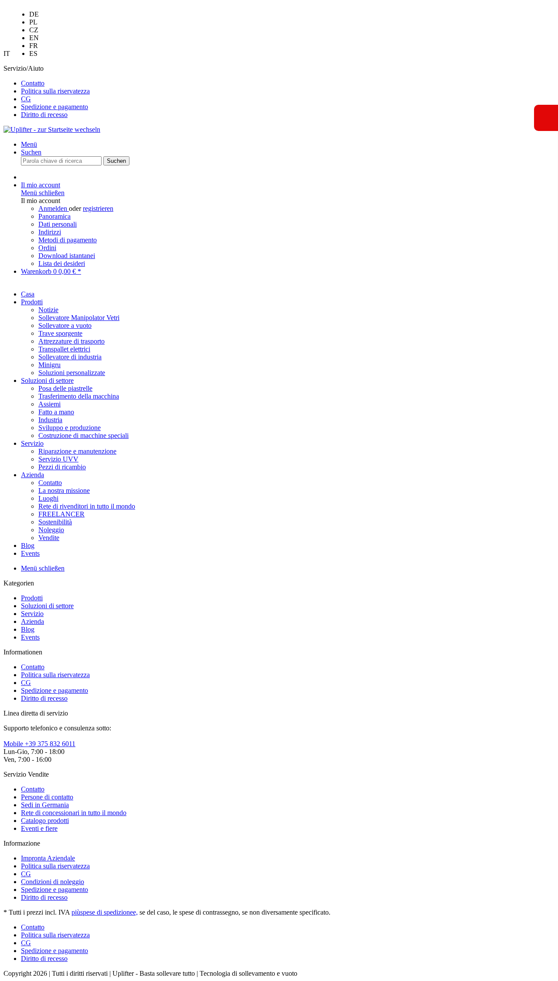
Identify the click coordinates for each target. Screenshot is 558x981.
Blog (27, 629)
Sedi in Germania (45, 805)
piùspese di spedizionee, (104, 912)
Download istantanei (66, 255)
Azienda (32, 621)
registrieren (98, 208)
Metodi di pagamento (67, 240)
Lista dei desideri (61, 263)
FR (33, 45)
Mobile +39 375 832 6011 (39, 743)
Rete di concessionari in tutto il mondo (73, 812)
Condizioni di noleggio (52, 881)
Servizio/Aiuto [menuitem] (46, 91)
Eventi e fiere (39, 828)
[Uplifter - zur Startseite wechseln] (51, 129)
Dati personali (57, 224)
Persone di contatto (47, 797)
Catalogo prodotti (45, 820)
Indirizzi (49, 232)
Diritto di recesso (44, 114)
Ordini (47, 247)
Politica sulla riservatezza (55, 91)
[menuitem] (34, 22)
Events (30, 637)
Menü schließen (43, 192)
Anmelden (53, 208)
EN (34, 37)
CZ (33, 30)
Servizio (32, 613)
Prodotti (32, 598)
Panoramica (54, 216)
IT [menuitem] (21, 33)
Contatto (32, 83)
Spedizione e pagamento (54, 106)
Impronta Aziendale (48, 858)
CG (26, 99)
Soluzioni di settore (47, 605)
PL (33, 22)
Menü (29, 144)
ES (33, 53)
